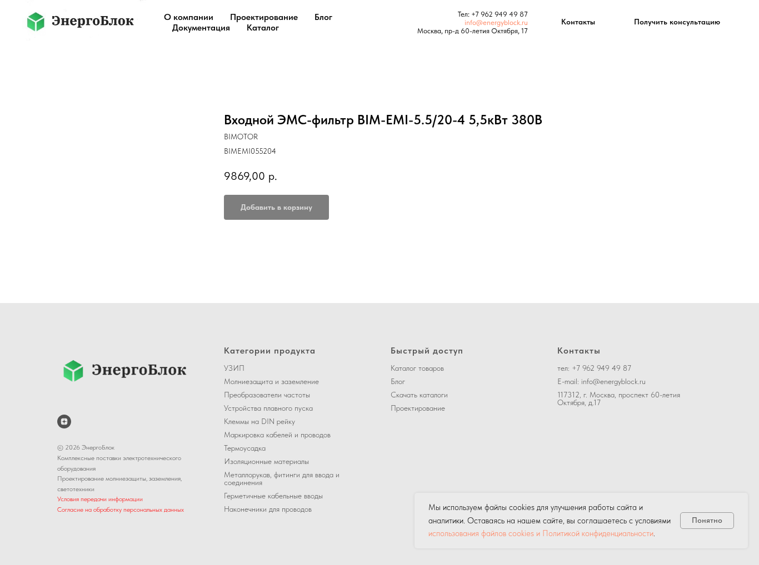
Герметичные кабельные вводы (273, 495)
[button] (677, 22)
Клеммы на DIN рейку (259, 421)
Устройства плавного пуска (268, 407)
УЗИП (234, 368)
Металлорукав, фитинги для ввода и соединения (281, 478)
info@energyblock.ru (496, 22)
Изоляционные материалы (266, 461)
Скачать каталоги (419, 394)
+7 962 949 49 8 (497, 14)
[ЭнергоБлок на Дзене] (64, 421)
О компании (188, 17)
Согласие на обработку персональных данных (120, 509)
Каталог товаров (417, 368)
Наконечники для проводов (268, 509)
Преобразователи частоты (267, 394)
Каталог (263, 27)
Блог (323, 17)
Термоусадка (245, 447)
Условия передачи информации (100, 499)
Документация (201, 27)
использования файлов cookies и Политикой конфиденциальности (540, 533)
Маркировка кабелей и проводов (277, 434)
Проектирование (264, 17)
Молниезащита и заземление (271, 381)
